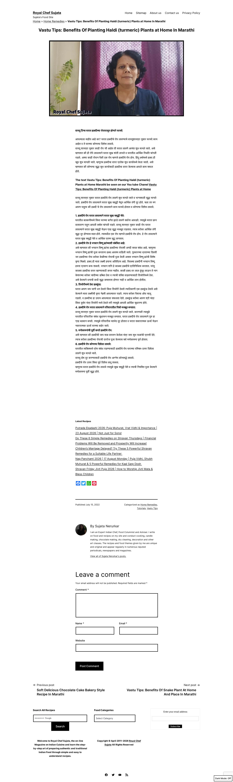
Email (123, 623)
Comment (82, 589)
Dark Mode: (221, 778)
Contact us (172, 13)
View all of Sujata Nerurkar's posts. (108, 556)
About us (155, 13)
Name (79, 623)
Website (80, 640)
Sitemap (141, 13)
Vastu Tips (152, 508)
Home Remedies (54, 21)
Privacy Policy (191, 13)
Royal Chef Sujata (47, 13)
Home (128, 13)
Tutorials (141, 508)
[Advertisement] (116, 397)
